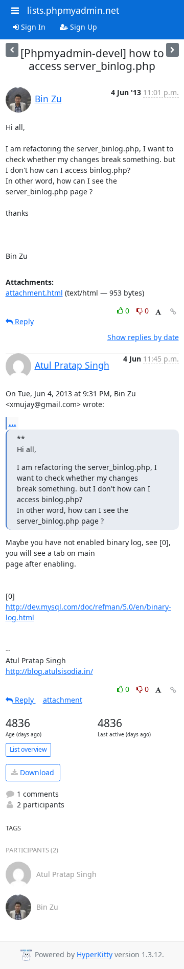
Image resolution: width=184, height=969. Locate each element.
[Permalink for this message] (173, 312)
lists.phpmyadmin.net (73, 10)
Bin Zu (48, 99)
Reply (23, 321)
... (12, 423)
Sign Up (82, 27)
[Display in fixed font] (158, 312)
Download (36, 772)
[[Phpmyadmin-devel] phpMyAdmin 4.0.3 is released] (12, 50)
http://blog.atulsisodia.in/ (49, 671)
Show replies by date (143, 337)
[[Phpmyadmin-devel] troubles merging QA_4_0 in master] (172, 50)
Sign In (32, 27)
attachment (62, 700)
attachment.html (34, 293)
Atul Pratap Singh (72, 365)
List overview (28, 749)
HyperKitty (94, 954)
